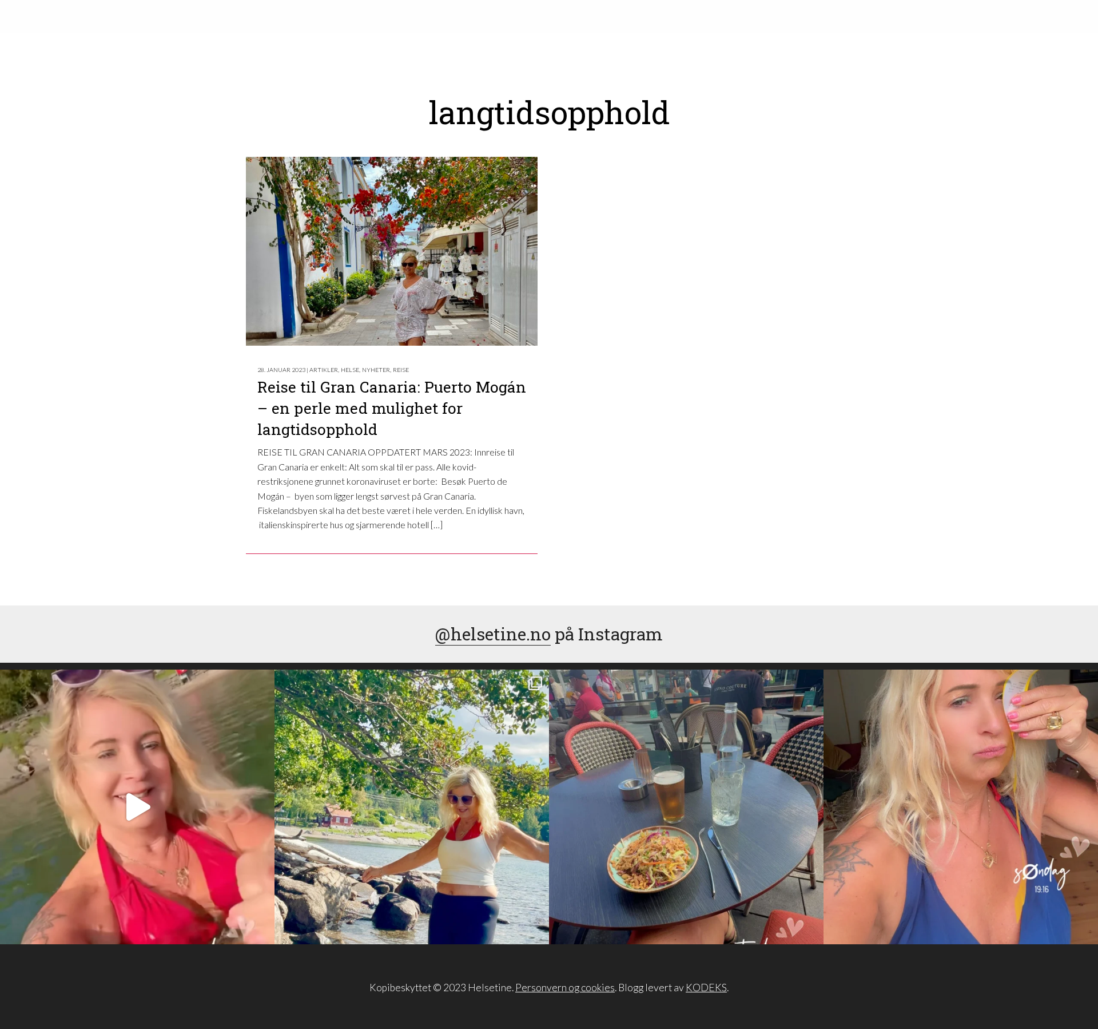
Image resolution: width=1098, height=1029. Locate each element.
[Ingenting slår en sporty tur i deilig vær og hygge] (411, 807)
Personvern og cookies (565, 987)
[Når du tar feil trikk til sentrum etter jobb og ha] (686, 807)
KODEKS (706, 987)
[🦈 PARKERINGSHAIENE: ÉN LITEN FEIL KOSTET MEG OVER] (961, 807)
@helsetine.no (493, 634)
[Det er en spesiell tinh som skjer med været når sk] (137, 807)
